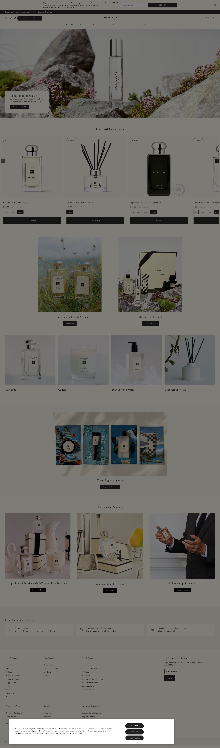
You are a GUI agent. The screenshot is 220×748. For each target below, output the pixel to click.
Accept (134, 726)
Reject (134, 732)
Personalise (134, 738)
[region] (91, 731)
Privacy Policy (77, 733)
